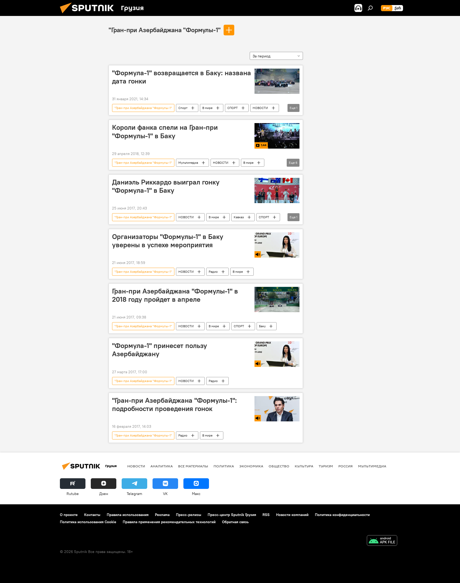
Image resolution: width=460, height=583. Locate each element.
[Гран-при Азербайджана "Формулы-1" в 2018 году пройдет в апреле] (276, 299)
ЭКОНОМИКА (251, 466)
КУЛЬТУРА (304, 466)
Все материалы (193, 466)
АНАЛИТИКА (161, 466)
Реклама (162, 514)
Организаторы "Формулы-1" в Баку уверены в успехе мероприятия (167, 240)
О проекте (69, 514)
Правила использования (128, 514)
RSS (266, 514)
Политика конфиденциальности (342, 514)
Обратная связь (235, 521)
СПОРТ (232, 108)
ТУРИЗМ (326, 466)
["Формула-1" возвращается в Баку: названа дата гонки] (276, 81)
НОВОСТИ (260, 108)
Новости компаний (292, 514)
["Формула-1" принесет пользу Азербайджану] (276, 354)
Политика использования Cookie (88, 521)
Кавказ (239, 217)
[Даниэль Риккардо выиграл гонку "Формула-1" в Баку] (276, 190)
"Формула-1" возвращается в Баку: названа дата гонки (181, 77)
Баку (262, 326)
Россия (345, 466)
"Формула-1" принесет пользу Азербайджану (159, 349)
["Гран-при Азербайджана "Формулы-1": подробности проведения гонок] (276, 408)
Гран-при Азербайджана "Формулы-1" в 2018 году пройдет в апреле (175, 295)
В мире (207, 108)
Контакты (92, 514)
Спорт (182, 108)
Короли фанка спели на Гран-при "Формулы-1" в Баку (165, 131)
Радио (213, 272)
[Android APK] (382, 541)
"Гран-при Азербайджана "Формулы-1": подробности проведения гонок (174, 404)
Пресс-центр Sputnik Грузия (232, 514)
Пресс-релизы (188, 514)
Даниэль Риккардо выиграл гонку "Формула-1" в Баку (166, 186)
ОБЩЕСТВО (279, 466)
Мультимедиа (188, 163)
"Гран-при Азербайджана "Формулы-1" (165, 30)
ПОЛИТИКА (223, 466)
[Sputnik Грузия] (89, 14)
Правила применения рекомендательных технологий (169, 521)
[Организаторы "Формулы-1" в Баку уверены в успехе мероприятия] (276, 245)
